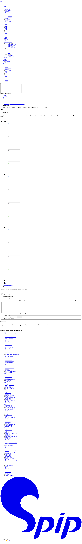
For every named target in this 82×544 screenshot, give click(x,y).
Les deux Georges (8, 348)
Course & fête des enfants (10, 397)
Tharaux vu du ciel (11, 56)
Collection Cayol (11, 50)
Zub (7, 542)
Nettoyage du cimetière (9, 385)
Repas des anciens (8, 405)
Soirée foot (7, 378)
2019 (6, 29)
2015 (6, 25)
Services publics (8, 21)
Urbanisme (7, 20)
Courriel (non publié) (5, 294)
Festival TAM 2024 (9, 347)
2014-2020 (10, 14)
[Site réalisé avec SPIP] (41, 538)
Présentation (7, 9)
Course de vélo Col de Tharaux (11, 417)
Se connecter (3, 540)
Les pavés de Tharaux (9, 374)
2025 (6, 35)
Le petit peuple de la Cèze (10, 400)
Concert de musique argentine (11, 333)
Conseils (7, 13)
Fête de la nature (8, 345)
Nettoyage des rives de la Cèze (11, 443)
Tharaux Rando (8, 386)
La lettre (6, 39)
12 (5, 283)
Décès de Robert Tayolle (10, 379)
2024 (6, 34)
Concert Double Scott (9, 440)
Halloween (7, 432)
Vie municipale (6, 63)
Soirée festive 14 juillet (9, 368)
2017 (6, 27)
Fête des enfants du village (10, 452)
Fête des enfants (8, 418)
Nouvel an (7, 414)
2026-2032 (10, 17)
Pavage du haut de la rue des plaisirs (12, 354)
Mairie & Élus (8, 12)
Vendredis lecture (8, 372)
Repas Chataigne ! (8, 431)
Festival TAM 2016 (9, 437)
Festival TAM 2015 (9, 455)
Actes (9, 53)
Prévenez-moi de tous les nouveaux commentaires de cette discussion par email (18, 313)
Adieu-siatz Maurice (9, 362)
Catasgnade (7, 365)
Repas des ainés (8, 392)
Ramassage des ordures (9, 395)
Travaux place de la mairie (10, 446)
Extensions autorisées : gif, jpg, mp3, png (9, 316)
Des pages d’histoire (9, 10)
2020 (6, 30)
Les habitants (10, 55)
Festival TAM (8, 472)
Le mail (6, 40)
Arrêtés (6, 18)
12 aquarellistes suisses (9, 364)
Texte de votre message (5, 298)
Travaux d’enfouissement (10, 424)
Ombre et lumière (8, 360)
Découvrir (5, 60)
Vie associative (8, 19)
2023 (6, 33)
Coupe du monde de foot (10, 408)
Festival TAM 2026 (9, 338)
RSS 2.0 (9, 540)
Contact (4, 78)
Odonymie (7, 384)
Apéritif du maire (8, 457)
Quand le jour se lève (9, 370)
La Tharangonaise (8, 396)
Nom (2, 293)
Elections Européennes (9, 402)
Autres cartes (10, 49)
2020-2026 (10, 16)
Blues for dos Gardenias (9, 361)
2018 (6, 28)
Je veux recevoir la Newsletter (8, 318)
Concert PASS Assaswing (10, 471)
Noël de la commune (9, 465)
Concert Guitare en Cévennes (10, 349)
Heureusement (12, 541)
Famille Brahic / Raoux (12, 44)
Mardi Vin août (8, 393)
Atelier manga (8, 419)
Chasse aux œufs (8, 352)
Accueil (4, 59)
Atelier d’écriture (8, 426)
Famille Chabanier (11, 45)
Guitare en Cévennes (9, 344)
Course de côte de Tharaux (10, 406)
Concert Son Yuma (8, 454)
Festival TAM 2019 (9, 399)
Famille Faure (10, 46)
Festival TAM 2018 (9, 409)
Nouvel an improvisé (9, 445)
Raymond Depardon (9, 387)
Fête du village (8, 357)
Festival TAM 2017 (9, 421)
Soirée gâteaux (8, 394)
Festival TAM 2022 (9, 366)
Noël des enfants (8, 390)
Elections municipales (9, 388)
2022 (6, 32)
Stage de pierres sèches (9, 355)
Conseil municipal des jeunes (10, 462)
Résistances (7, 334)
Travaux (6, 340)
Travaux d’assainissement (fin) (11, 441)
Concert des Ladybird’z (9, 336)
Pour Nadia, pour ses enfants (10, 337)
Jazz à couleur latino (9, 398)
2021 (6, 31)
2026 (6, 37)
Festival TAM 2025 (9, 342)
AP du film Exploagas (9, 458)
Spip (21, 541)
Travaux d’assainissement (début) (11, 449)
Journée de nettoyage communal (11, 467)
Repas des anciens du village (10, 448)
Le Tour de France (8, 377)
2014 (6, 24)
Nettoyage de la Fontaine (10, 461)
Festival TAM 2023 (9, 356)
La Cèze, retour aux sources (10, 371)
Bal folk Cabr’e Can (9, 416)
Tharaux (3, 2)
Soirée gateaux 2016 (9, 435)
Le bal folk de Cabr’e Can (10, 407)
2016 (6, 26)
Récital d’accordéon (9, 341)
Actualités (5, 71)
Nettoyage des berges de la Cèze (11, 425)
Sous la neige (7, 381)
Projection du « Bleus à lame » (11, 436)
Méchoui (7, 401)
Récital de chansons (9, 358)
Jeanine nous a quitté (9, 380)
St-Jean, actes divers (11, 47)
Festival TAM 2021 (9, 375)
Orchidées (7, 369)
